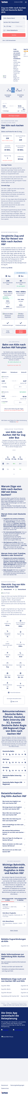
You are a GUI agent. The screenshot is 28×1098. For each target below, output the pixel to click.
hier (17, 421)
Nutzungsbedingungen (17, 1085)
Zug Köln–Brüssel (6, 992)
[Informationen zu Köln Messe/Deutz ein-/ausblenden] (24, 923)
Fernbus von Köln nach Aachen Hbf (12, 966)
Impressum (4, 1085)
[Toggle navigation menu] (26, 2)
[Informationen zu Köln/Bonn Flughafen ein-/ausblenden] (24, 915)
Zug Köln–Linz (5, 946)
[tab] (7, 95)
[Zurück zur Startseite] (4, 2)
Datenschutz (5, 1088)
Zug (8, 1003)
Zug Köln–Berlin (5, 989)
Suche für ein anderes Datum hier (14, 410)
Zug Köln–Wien (5, 986)
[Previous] (3, 458)
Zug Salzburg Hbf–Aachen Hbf (10, 996)
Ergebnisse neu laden (13, 365)
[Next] (24, 90)
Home (3, 1003)
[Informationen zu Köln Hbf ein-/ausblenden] (24, 906)
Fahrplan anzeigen (7, 160)
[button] (8, 26)
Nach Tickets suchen (7, 140)
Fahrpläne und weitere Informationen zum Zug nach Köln (13, 970)
